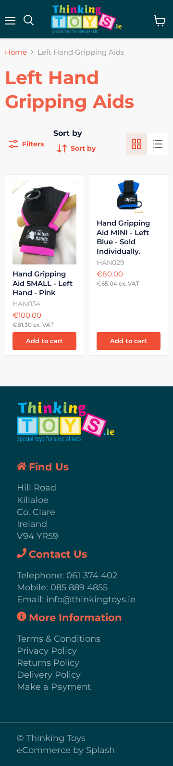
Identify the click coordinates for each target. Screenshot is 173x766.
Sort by (67, 133)
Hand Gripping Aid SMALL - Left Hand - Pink (42, 283)
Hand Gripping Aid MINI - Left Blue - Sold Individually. (123, 237)
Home (16, 52)
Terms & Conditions (58, 639)
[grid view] (136, 144)
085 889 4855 (79, 587)
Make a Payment (54, 687)
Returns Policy (48, 663)
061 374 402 (91, 575)
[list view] (157, 144)
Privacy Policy (47, 651)
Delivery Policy (49, 675)
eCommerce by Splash (66, 750)
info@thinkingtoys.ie (91, 599)
